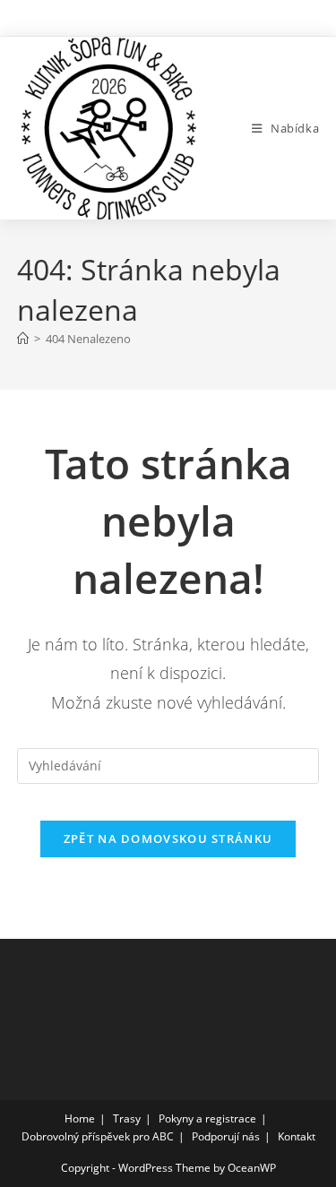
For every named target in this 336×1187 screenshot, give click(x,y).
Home (80, 1118)
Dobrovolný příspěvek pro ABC (98, 1136)
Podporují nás (226, 1136)
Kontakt (296, 1136)
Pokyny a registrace (207, 1118)
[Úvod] (23, 339)
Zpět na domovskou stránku (168, 838)
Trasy (127, 1118)
